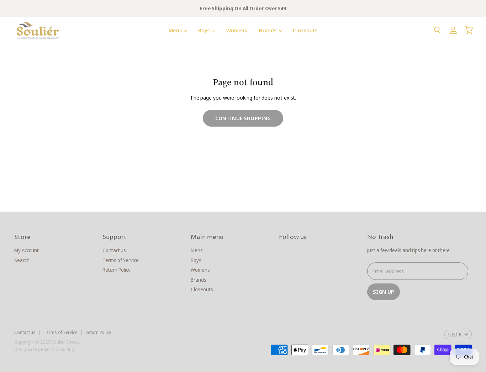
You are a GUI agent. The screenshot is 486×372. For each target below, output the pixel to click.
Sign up (383, 291)
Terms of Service (120, 260)
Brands (268, 30)
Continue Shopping (243, 118)
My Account (26, 250)
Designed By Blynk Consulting (44, 349)
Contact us (114, 250)
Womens (236, 30)
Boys (204, 30)
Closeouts (305, 30)
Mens (176, 30)
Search (22, 260)
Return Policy (116, 269)
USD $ (454, 334)
